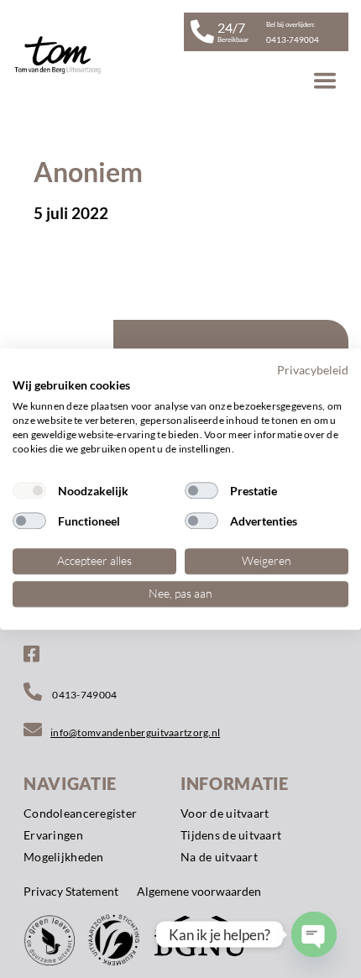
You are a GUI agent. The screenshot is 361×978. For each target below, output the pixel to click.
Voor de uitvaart (224, 813)
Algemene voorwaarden (199, 891)
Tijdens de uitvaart (230, 835)
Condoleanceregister (80, 813)
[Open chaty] (314, 934)
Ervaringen (53, 835)
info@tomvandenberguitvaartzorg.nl (135, 732)
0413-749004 (83, 694)
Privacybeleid (312, 370)
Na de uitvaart (219, 857)
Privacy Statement (71, 891)
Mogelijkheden (64, 857)
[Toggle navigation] (324, 80)
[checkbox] (29, 491)
